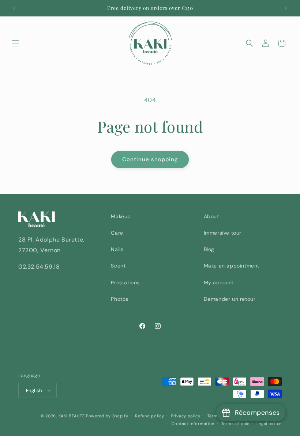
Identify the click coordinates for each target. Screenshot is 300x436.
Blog (209, 249)
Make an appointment (231, 265)
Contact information (193, 423)
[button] (15, 43)
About (211, 216)
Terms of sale (235, 423)
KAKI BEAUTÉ (72, 415)
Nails (117, 249)
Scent (118, 265)
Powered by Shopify (107, 415)
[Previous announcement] (14, 8)
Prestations (125, 282)
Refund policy (149, 415)
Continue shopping (150, 159)
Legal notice (269, 423)
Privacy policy (185, 415)
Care (117, 233)
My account (219, 282)
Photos (119, 299)
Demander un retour (230, 299)
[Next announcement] (286, 8)
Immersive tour (222, 233)
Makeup (121, 216)
